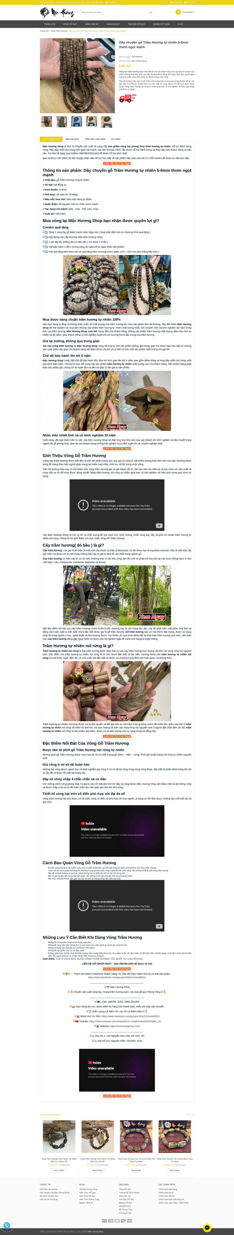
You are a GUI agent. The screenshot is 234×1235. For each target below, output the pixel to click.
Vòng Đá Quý (113, 24)
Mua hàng (59, 1170)
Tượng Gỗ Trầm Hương (129, 1192)
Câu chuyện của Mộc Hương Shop (54, 1192)
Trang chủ (49, 24)
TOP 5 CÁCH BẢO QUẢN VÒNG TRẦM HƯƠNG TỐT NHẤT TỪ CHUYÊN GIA (99, 958)
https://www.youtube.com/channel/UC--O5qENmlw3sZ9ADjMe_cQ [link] (125, 1021)
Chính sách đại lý (166, 1192)
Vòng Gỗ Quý (70, 24)
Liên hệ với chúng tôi (49, 1199)
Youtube (111, 2)
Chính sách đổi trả (166, 1196)
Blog (180, 24)
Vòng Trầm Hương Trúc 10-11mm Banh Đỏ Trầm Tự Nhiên (136, 1160)
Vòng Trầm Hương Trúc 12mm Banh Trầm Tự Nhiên (175, 1160)
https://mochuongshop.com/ (125, 1026)
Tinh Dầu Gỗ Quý (126, 1199)
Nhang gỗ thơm (161, 24)
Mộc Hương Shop (139, 61)
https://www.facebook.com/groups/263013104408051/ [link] (117, 977)
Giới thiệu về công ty (48, 1189)
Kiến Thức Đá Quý (87, 1196)
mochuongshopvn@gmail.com (71, 2)
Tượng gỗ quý (125, 1213)
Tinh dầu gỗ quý (136, 24)
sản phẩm (187, 12)
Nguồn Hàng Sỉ (85, 1203)
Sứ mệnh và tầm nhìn (49, 1196)
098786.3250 (47, 2)
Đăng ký (190, 2)
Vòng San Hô (91, 24)
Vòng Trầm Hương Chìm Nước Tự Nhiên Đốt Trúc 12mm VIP (59, 1160)
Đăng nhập (177, 2)
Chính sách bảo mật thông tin (171, 1199)
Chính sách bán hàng (168, 1189)
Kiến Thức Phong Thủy (89, 1199)
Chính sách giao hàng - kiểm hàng (173, 1203)
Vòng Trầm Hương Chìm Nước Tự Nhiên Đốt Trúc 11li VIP (97, 1160)
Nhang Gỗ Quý (125, 1203)
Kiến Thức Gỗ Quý (87, 1192)
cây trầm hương (80, 628)
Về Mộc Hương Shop (88, 1189)
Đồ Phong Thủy (125, 1209)
